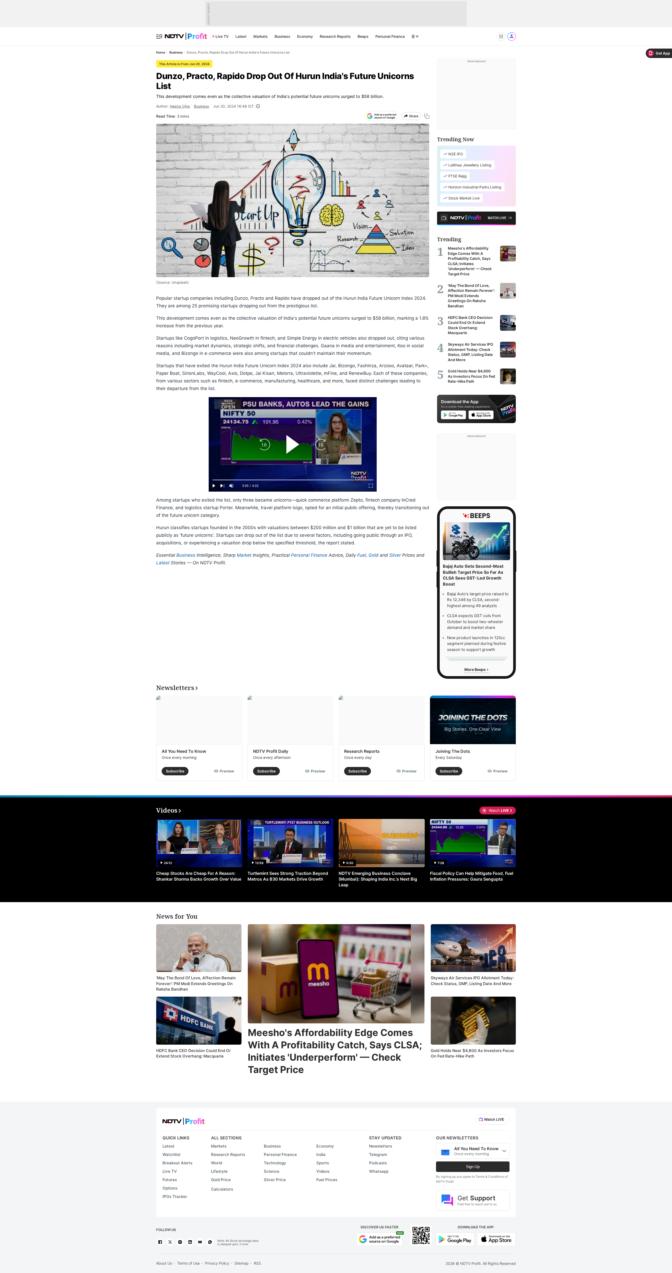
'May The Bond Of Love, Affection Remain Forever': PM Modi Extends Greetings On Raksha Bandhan (196, 983)
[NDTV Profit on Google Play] (454, 1238)
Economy (305, 36)
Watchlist (171, 1154)
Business (282, 36)
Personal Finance (390, 36)
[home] (186, 33)
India (321, 1154)
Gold (374, 555)
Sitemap (241, 1263)
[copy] (426, 116)
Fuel (361, 555)
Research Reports (335, 36)
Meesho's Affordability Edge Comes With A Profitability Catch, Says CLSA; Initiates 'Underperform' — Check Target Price (335, 1051)
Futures (169, 1179)
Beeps (363, 36)
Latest (240, 36)
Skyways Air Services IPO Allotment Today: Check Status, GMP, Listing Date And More (472, 980)
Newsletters (380, 1146)
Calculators (222, 1189)
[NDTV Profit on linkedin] (190, 1242)
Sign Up (473, 1166)
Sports (322, 1162)
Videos (322, 1171)
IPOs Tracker (174, 1196)
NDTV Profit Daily (270, 751)
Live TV (222, 36)
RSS (257, 1263)
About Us (164, 1263)
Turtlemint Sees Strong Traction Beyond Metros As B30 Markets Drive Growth (288, 876)
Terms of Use (188, 1263)
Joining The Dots (452, 751)
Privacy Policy (217, 1263)
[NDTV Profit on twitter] (170, 1242)
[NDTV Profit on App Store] (496, 1238)
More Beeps (475, 669)
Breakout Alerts (177, 1162)
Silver (395, 555)
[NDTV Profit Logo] (183, 1119)
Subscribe (175, 771)
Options (169, 1188)
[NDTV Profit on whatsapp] (210, 1242)
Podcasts (378, 1162)
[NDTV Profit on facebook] (160, 1242)
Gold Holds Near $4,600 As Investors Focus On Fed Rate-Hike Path (472, 1053)
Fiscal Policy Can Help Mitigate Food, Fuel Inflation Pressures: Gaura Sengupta (471, 876)
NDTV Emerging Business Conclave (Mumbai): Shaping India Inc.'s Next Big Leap (378, 879)
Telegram (378, 1154)
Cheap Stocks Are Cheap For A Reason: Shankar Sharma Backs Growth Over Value (198, 876)
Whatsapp (378, 1171)
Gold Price (221, 1179)
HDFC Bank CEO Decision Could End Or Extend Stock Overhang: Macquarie (193, 1053)
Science (271, 1171)
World (216, 1162)
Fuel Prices (326, 1179)
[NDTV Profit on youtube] (200, 1242)
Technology (275, 1162)
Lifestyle (219, 1171)
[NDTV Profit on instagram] (180, 1242)
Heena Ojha (180, 106)
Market (244, 555)
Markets (260, 36)
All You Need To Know (184, 751)
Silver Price (275, 1179)
